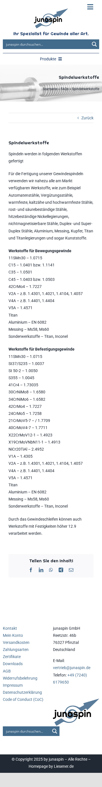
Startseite (50, 89)
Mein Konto (13, 635)
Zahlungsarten (16, 649)
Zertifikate (12, 656)
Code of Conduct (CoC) (23, 699)
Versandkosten (16, 642)
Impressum (13, 685)
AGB (7, 671)
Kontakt (10, 628)
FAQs (65, 89)
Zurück (87, 118)
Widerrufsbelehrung (20, 678)
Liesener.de (64, 766)
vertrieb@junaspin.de (71, 667)
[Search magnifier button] (94, 44)
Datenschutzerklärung (22, 692)
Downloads (13, 663)
